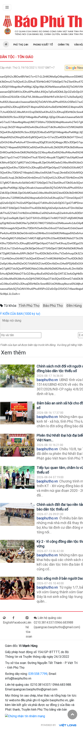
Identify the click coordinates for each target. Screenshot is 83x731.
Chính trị (63, 44)
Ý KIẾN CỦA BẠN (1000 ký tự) (20, 314)
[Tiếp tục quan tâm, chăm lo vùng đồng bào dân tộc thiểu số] (17, 477)
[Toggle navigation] (7, 7)
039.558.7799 (37, 674)
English (8, 622)
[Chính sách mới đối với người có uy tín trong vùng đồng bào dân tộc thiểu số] (17, 376)
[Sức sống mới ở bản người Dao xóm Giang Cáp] (17, 588)
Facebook (19, 622)
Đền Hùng (74, 306)
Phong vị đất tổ (43, 44)
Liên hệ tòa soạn (29, 629)
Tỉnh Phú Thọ (29, 306)
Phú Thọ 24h (20, 44)
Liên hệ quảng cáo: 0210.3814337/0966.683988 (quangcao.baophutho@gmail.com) (57, 622)
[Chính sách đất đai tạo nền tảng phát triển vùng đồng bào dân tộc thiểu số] (17, 514)
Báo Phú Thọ (53, 306)
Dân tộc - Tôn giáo (16, 57)
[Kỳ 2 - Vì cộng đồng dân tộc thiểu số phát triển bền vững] (17, 551)
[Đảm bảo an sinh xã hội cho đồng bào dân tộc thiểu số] (17, 413)
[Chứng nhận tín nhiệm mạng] (25, 716)
